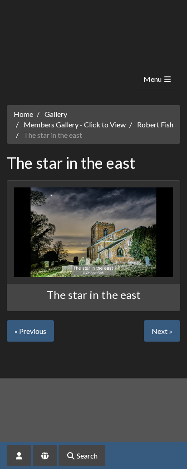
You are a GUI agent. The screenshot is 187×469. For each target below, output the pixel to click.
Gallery (55, 114)
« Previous (30, 331)
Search (86, 455)
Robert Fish (155, 124)
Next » (162, 331)
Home (23, 114)
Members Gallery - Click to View (75, 124)
